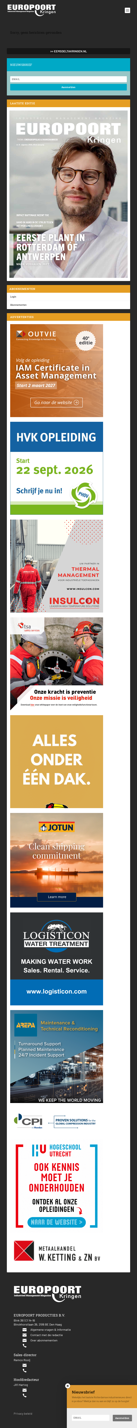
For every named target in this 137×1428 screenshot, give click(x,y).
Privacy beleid (23, 1413)
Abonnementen (18, 304)
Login (13, 296)
